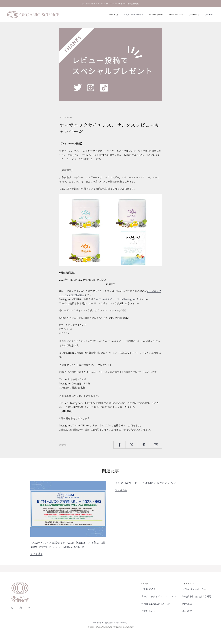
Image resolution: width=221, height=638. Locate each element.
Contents (194, 14)
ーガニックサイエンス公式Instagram (116, 299)
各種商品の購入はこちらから (157, 603)
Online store (156, 14)
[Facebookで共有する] (120, 444)
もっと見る (36, 553)
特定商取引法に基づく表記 (196, 596)
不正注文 (187, 611)
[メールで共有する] (156, 444)
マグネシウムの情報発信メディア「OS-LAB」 (110, 622)
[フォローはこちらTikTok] (28, 607)
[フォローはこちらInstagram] (20, 607)
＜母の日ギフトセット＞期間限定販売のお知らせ (145, 483)
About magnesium (133, 14)
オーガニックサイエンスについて (159, 596)
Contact (209, 14)
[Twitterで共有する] (132, 444)
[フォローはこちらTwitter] (11, 607)
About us (113, 14)
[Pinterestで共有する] (144, 444)
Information (176, 14)
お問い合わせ (148, 611)
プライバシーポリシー (194, 589)
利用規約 (187, 603)
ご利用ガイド (148, 589)
